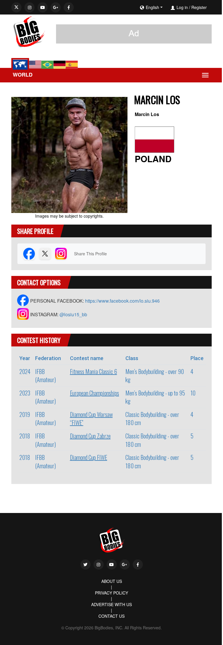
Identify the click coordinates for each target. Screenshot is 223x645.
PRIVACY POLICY (111, 593)
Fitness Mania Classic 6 (93, 371)
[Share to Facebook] (29, 253)
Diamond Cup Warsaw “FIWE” (91, 418)
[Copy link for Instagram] (61, 253)
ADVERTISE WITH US (111, 604)
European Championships (94, 393)
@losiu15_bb (73, 314)
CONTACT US (111, 616)
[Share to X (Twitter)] (45, 253)
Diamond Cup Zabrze (90, 435)
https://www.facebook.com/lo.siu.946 (122, 300)
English (152, 7)
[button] (169, 7)
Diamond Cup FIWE (88, 457)
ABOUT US (111, 581)
